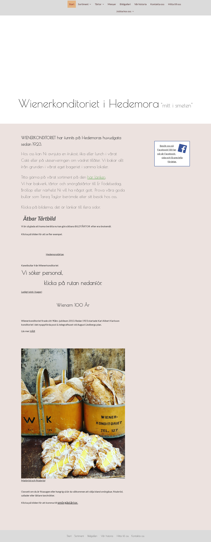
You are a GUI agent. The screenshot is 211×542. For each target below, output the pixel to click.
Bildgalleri (125, 4)
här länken (96, 177)
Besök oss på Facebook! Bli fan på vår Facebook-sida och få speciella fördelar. (170, 153)
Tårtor (98, 4)
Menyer (112, 4)
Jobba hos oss (123, 11)
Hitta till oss (174, 4)
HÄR (32, 331)
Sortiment (83, 4)
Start (71, 4)
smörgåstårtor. (68, 502)
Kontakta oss (157, 4)
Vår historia (140, 4)
